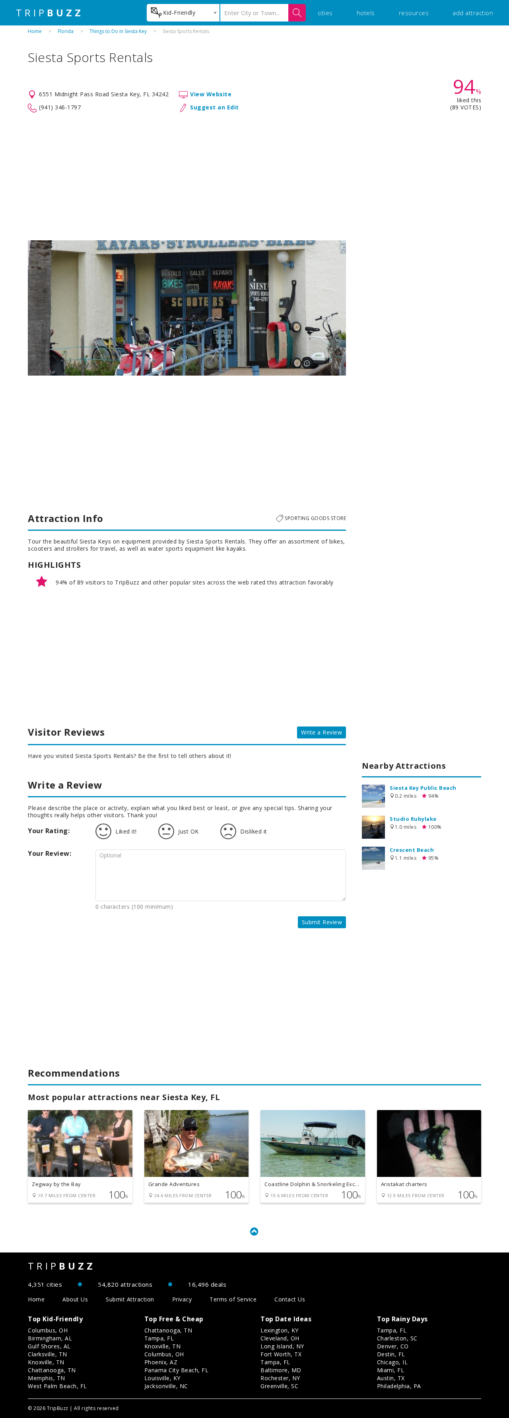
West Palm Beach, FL (57, 1386)
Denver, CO (393, 1346)
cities (325, 13)
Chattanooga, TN (52, 1370)
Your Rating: (49, 831)
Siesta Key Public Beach (423, 787)
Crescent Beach (412, 849)
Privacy (182, 1299)
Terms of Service (233, 1299)
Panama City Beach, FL (176, 1370)
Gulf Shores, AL (49, 1346)
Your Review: (49, 853)
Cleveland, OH (279, 1338)
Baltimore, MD (280, 1370)
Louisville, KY (162, 1378)
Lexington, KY (279, 1330)
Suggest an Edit (214, 107)
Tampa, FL (159, 1338)
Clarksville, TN (47, 1354)
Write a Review (321, 732)
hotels (366, 13)
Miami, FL (390, 1370)
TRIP (50, 13)
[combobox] (183, 12)
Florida (66, 31)
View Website (210, 94)
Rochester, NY (280, 1378)
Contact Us (289, 1299)
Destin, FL (391, 1354)
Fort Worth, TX (280, 1354)
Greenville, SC (279, 1386)
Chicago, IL (392, 1362)
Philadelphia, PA (399, 1386)
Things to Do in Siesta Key (118, 31)
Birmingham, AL (50, 1338)
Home (35, 31)
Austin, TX (391, 1378)
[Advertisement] (254, 176)
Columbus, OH (48, 1330)
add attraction (473, 13)
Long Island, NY (282, 1346)
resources (414, 13)
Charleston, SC (397, 1338)
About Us (75, 1299)
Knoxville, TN (46, 1362)
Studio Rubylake (413, 818)
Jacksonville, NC (166, 1386)
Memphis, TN (46, 1378)
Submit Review (322, 922)
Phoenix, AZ (161, 1362)
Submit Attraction (130, 1299)
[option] (187, 308)
